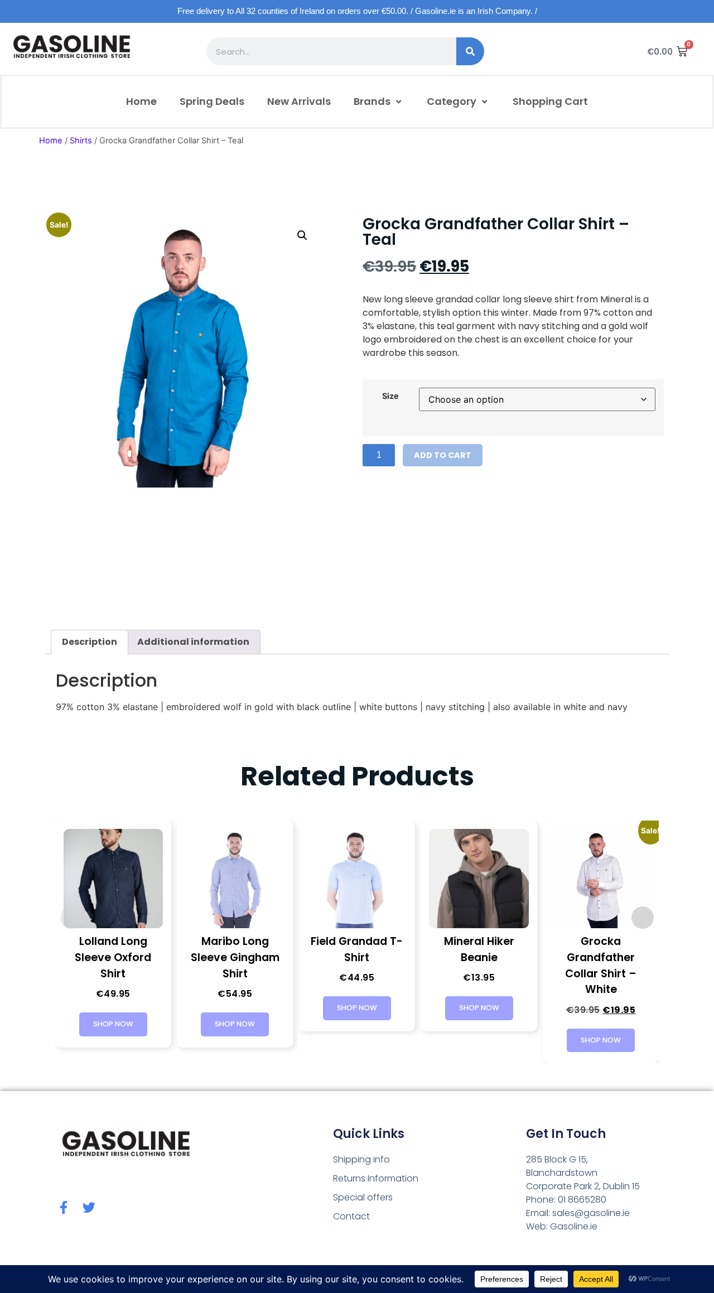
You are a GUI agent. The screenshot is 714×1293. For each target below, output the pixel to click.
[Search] (470, 51)
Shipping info (361, 1159)
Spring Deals (212, 101)
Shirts (81, 141)
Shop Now (113, 1024)
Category (451, 101)
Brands (372, 101)
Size (390, 396)
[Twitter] (89, 1207)
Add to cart (442, 455)
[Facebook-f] (63, 1207)
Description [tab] (89, 641)
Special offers (363, 1197)
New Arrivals (299, 101)
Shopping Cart (550, 101)
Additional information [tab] (193, 641)
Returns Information (375, 1178)
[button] (302, 235)
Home (141, 101)
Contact (351, 1216)
